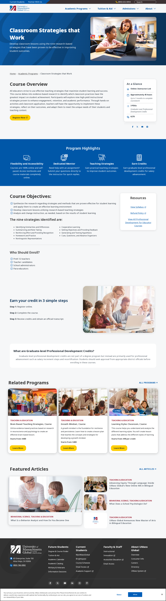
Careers (134, 563)
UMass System (138, 571)
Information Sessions (57, 571)
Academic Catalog (55, 563)
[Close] (162, 594)
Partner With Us (35, 2)
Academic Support (84, 571)
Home (13, 73)
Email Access (82, 567)
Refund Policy (138, 213)
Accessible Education (113, 559)
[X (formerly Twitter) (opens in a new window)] (58, 583)
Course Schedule (83, 563)
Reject (119, 594)
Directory (135, 567)
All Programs (147, 382)
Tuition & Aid (105, 8)
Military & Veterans (56, 567)
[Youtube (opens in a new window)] (65, 583)
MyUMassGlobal (83, 554)
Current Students (17, 2)
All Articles (146, 469)
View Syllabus (138, 207)
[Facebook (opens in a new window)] (50, 583)
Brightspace (81, 559)
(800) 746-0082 (19, 565)
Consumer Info (137, 559)
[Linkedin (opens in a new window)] (72, 583)
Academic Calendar (56, 559)
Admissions (129, 8)
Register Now (21, 118)
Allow (135, 594)
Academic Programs (76, 8)
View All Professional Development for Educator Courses (138, 222)
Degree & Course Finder (58, 551)
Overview (135, 554)
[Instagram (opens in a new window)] (80, 583)
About (148, 8)
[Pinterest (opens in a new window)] (87, 583)
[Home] (19, 8)
